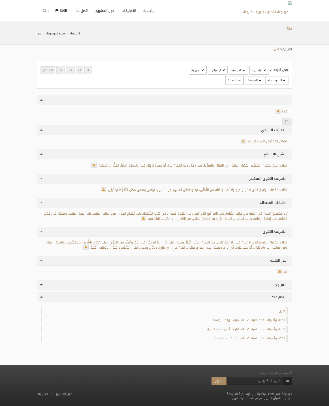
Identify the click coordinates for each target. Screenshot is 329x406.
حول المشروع (104, 11)
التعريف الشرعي (274, 130)
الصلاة (239, 338)
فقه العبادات (255, 320)
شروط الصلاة (223, 338)
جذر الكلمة (279, 260)
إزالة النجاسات (221, 320)
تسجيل (219, 381)
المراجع (281, 284)
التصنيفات (129, 11)
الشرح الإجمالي (275, 154)
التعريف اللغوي (275, 231)
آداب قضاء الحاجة (218, 329)
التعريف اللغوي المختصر (268, 178)
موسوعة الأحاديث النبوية (246, 398)
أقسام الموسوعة (56, 33)
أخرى (39, 33)
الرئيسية (149, 11)
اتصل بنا (82, 11)
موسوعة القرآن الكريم (278, 398)
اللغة (63, 11)
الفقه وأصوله (276, 320)
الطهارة (238, 320)
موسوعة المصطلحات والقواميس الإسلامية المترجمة (259, 394)
